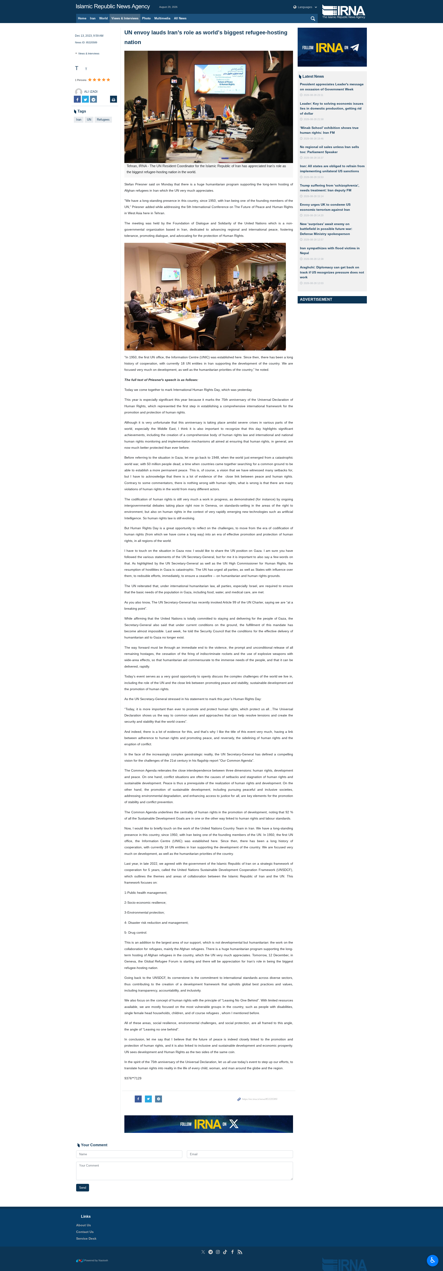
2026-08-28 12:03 (313, 283)
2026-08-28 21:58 (313, 119)
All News (180, 18)
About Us (83, 1225)
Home (82, 18)
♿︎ (432, 1260)
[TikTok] (225, 1252)
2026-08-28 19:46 (313, 138)
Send (82, 1187)
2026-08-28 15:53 (313, 177)
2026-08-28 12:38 (313, 259)
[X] (203, 1252)
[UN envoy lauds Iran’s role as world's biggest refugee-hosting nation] (208, 107)
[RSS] (240, 1252)
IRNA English (113, 7)
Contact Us (85, 1232)
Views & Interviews (124, 18)
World (103, 18)
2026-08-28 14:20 (313, 215)
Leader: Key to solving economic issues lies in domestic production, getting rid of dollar (331, 108)
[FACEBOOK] (232, 1252)
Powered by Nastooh (96, 1260)
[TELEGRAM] (210, 1252)
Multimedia (162, 18)
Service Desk (86, 1238)
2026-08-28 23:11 (313, 95)
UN (89, 119)
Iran (93, 18)
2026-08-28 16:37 (313, 157)
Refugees (103, 119)
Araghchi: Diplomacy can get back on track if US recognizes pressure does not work (332, 272)
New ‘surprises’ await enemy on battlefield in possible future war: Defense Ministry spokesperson (326, 229)
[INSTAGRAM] (218, 1252)
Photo (146, 18)
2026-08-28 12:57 (313, 239)
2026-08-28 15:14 (313, 196)
